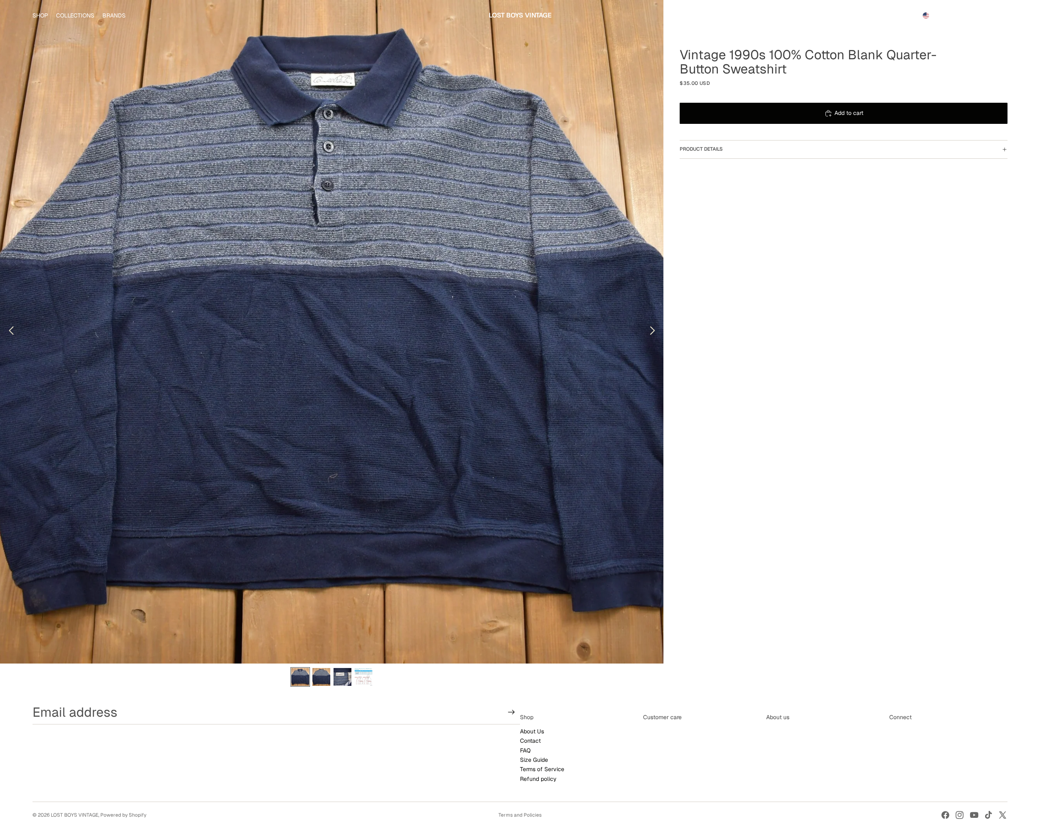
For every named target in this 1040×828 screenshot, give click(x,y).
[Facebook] (945, 815)
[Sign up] (511, 712)
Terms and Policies (520, 815)
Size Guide (534, 759)
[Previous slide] (9, 332)
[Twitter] (1003, 815)
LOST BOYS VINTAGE (74, 815)
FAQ (525, 750)
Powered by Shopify (123, 815)
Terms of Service (542, 769)
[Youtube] (974, 815)
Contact (530, 741)
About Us (532, 731)
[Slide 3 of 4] (342, 677)
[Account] (981, 15)
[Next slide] (655, 332)
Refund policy (538, 779)
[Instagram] (959, 815)
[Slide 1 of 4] (300, 677)
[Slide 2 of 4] (321, 677)
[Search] (964, 15)
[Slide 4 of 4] (364, 677)
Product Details (701, 149)
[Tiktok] (988, 815)
